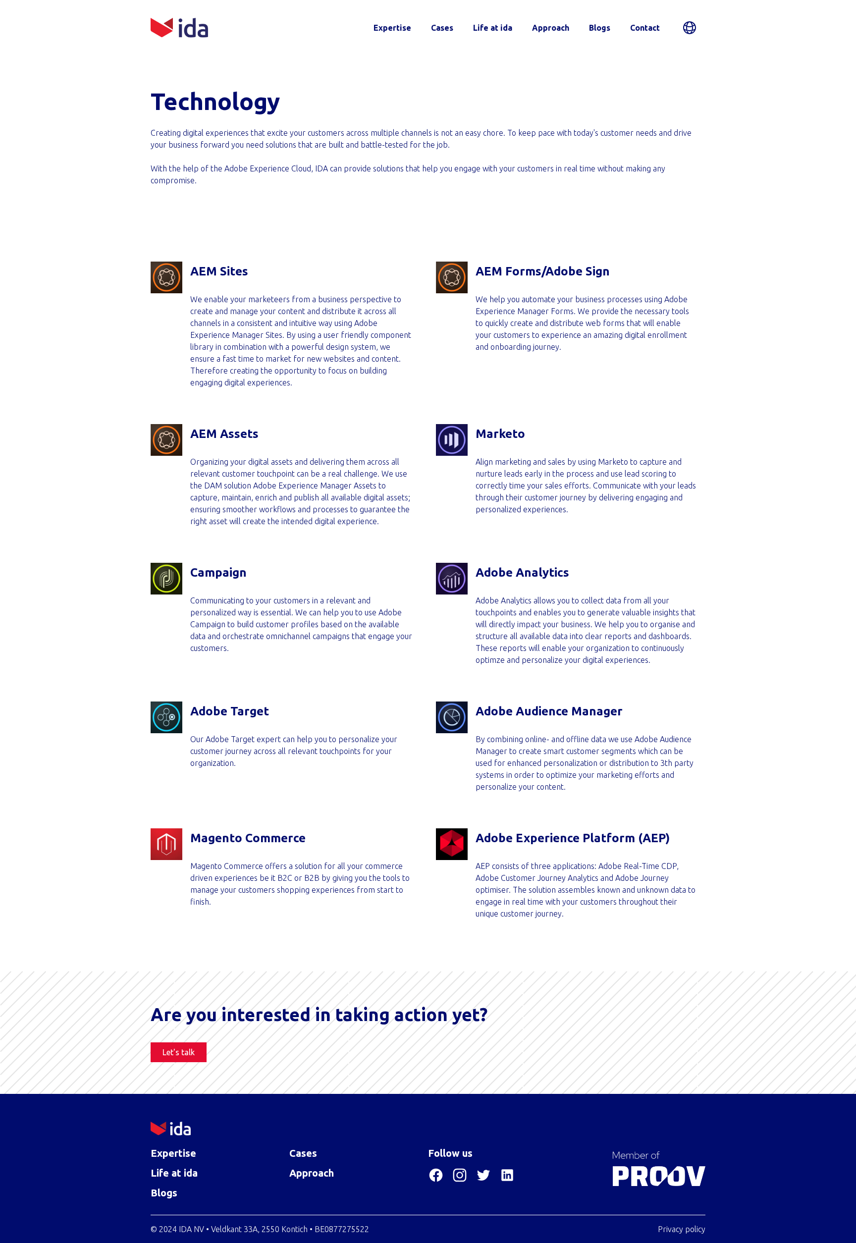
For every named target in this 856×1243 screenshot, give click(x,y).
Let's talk (178, 1052)
